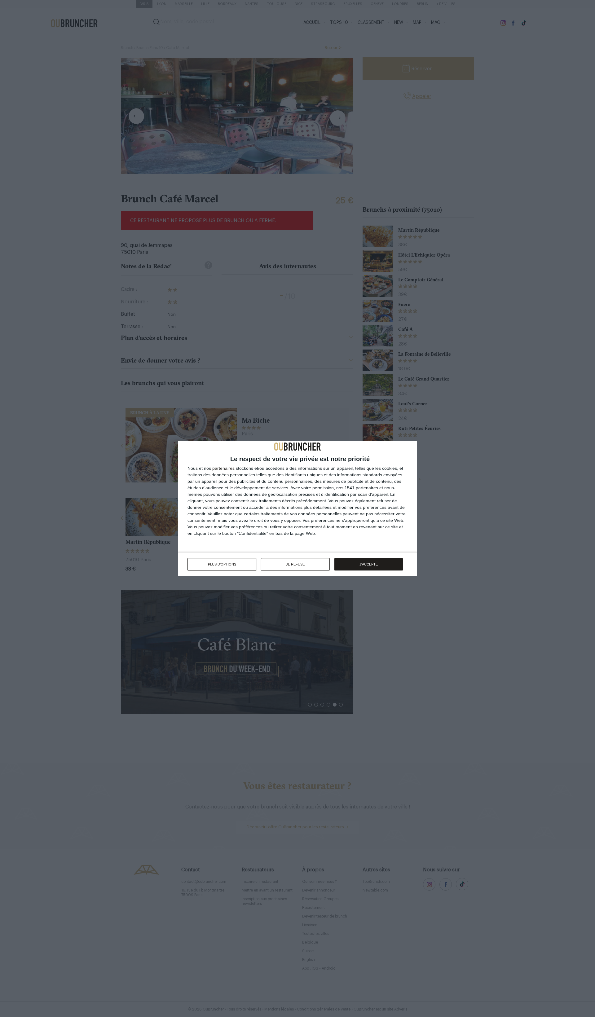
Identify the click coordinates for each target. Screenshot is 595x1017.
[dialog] (297, 508)
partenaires (223, 468)
